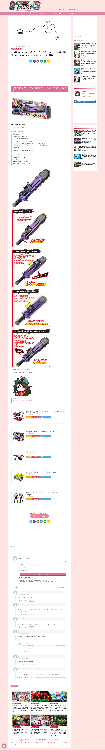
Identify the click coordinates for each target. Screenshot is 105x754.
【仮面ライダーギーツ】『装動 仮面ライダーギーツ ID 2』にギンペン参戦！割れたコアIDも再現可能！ (20, 731)
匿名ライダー (30, 645)
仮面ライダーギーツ (17, 546)
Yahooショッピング (45, 417)
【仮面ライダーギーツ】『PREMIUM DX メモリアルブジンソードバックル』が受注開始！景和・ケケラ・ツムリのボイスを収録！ (58, 732)
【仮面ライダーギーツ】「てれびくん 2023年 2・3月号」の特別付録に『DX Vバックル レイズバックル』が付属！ (39, 708)
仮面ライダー (43, 13)
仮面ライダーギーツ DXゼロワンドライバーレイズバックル (41, 472)
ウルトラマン (72, 13)
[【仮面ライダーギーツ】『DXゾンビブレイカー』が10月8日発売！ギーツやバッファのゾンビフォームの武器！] (41, 61)
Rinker (30, 413)
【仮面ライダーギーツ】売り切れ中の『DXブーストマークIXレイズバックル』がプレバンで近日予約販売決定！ (39, 731)
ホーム (15, 13)
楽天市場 (36, 417)
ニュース (29, 13)
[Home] (25, 9)
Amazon (29, 417)
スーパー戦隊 (58, 13)
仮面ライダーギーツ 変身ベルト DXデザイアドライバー (40, 431)
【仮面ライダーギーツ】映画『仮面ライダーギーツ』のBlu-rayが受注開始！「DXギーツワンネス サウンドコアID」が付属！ (20, 708)
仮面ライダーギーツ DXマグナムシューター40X (38, 452)
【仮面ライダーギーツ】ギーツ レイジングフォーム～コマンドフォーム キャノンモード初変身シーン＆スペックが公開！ (58, 708)
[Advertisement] (70, 5)
